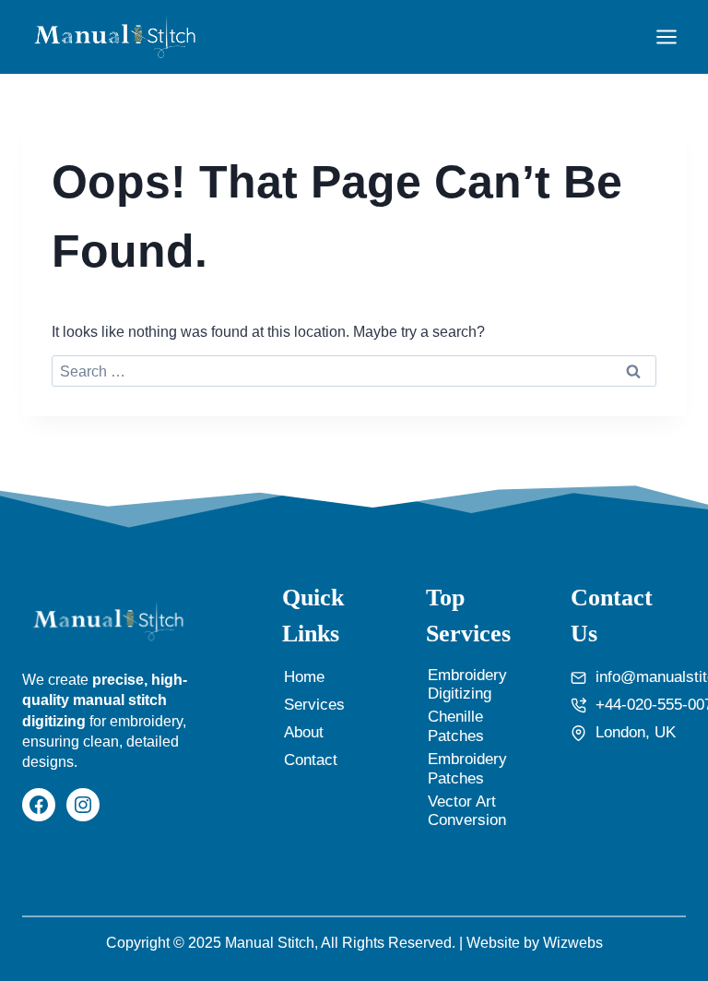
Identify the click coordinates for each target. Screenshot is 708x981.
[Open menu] (666, 36)
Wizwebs (573, 943)
